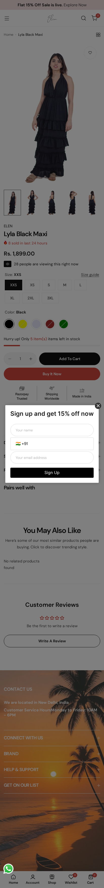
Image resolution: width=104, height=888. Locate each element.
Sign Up (52, 472)
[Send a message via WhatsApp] (8, 869)
